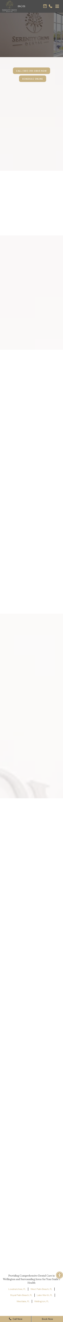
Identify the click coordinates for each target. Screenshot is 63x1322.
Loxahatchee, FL (17, 1289)
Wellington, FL (41, 1301)
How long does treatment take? (26, 646)
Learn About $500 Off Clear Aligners (31, 812)
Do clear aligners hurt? (24, 657)
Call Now (17, 1319)
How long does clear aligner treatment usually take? (27, 697)
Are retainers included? (24, 687)
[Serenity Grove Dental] (9, 6)
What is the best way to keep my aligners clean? (28, 734)
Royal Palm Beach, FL (21, 1295)
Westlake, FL (23, 1301)
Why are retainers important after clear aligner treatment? (29, 747)
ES (24, 6)
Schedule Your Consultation (32, 820)
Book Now (47, 1319)
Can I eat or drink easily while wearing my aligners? (28, 722)
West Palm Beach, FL (41, 1289)
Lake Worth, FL (44, 1295)
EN (19, 6)
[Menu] (57, 6)
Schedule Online (32, 79)
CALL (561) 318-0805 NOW (31, 71)
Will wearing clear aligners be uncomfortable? (28, 710)
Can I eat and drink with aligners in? (24, 667)
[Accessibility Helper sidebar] (59, 1275)
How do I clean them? (23, 678)
